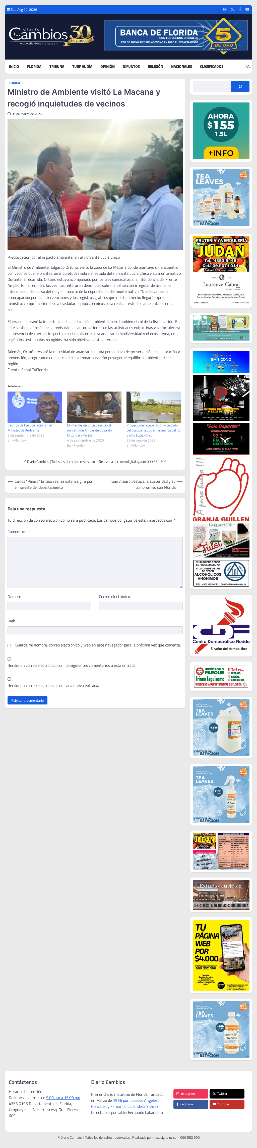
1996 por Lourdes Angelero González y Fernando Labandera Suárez (125, 1103)
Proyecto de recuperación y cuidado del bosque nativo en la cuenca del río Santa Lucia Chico (153, 430)
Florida (34, 66)
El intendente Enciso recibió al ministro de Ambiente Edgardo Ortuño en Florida (89, 430)
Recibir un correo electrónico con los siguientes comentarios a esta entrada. (72, 665)
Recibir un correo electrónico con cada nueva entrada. (53, 685)
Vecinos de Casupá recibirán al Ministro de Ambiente (30, 427)
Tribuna (56, 66)
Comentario (19, 531)
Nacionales (181, 66)
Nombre (14, 596)
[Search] (248, 66)
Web (11, 621)
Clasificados (211, 66)
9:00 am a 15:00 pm (63, 1098)
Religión (155, 66)
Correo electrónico (114, 596)
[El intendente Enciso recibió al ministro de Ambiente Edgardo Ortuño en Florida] (94, 407)
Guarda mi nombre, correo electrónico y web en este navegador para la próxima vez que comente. (98, 645)
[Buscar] (240, 86)
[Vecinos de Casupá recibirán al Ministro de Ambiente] (35, 407)
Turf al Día (82, 66)
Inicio (14, 66)
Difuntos (131, 66)
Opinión (107, 66)
